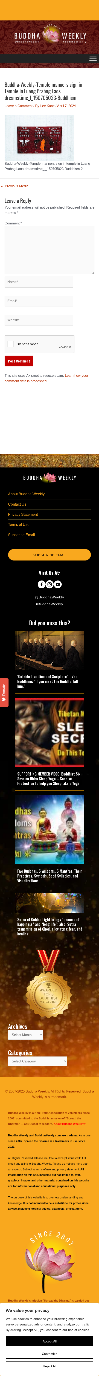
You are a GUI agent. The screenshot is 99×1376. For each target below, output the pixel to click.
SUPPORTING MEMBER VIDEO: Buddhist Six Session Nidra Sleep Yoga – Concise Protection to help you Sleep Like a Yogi (48, 778)
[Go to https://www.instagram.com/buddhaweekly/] (50, 584)
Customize (49, 1354)
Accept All (50, 1341)
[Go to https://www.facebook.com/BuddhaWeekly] (42, 584)
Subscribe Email (21, 535)
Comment (13, 223)
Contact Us (17, 504)
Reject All (49, 1366)
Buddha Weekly (41, 1163)
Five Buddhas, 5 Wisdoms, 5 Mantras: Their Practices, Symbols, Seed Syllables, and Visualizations (49, 875)
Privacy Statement (23, 514)
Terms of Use (18, 525)
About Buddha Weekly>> (70, 1124)
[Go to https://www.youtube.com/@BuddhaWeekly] (58, 584)
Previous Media (14, 186)
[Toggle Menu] (93, 59)
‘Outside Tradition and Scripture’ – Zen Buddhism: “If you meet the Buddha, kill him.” (47, 681)
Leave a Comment (18, 106)
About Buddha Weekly (26, 494)
